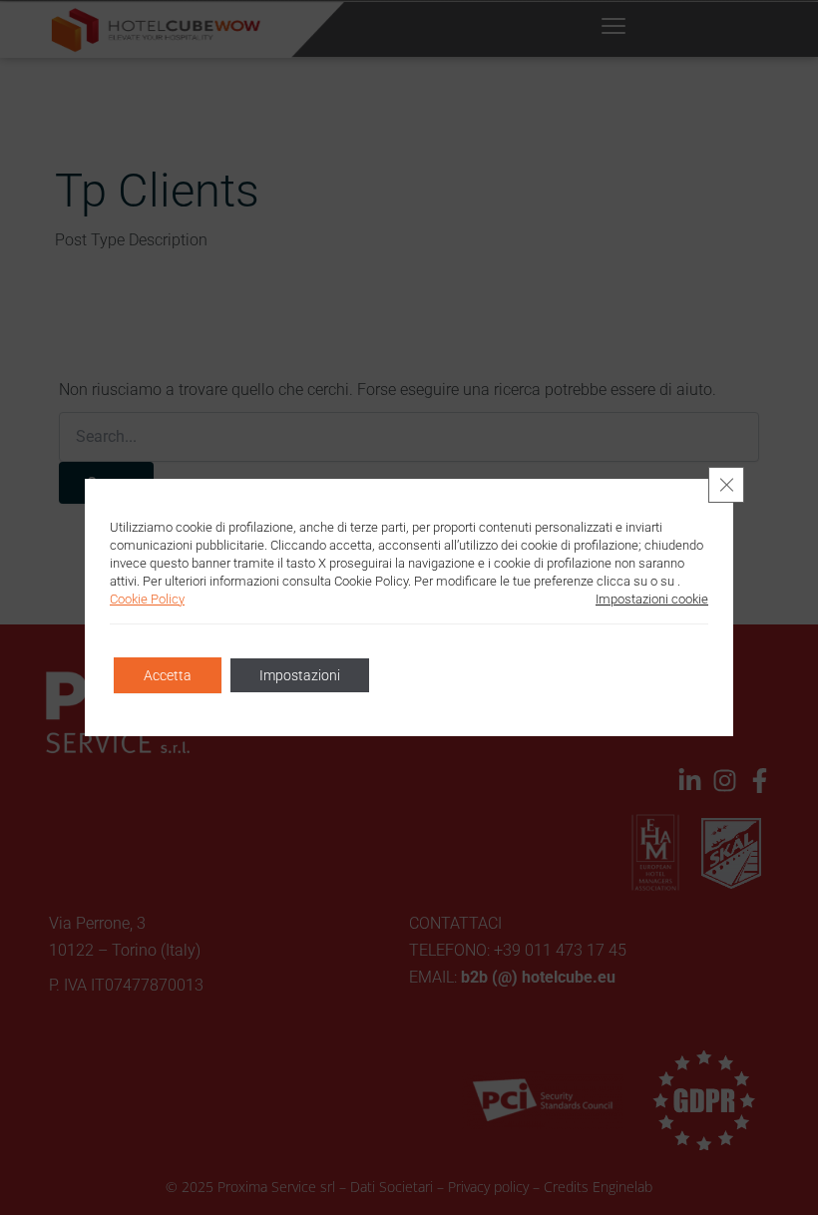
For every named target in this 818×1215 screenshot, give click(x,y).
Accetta (168, 675)
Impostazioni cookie (652, 599)
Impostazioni (299, 675)
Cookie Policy (147, 599)
